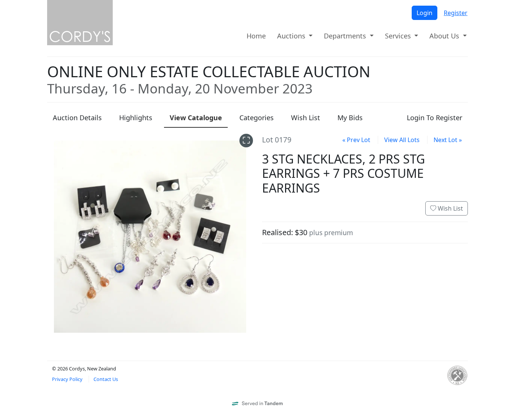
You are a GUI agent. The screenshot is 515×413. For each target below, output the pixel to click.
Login (424, 13)
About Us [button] (445, 35)
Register (455, 13)
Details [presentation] (77, 117)
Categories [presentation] (256, 117)
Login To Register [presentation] (434, 117)
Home (256, 35)
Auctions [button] (292, 35)
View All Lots (402, 140)
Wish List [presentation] (305, 117)
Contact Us (105, 379)
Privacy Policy (67, 379)
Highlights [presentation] (135, 117)
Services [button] (399, 35)
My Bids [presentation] (350, 117)
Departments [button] (346, 35)
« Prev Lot (356, 140)
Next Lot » (448, 140)
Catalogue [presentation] (196, 117)
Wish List (449, 208)
